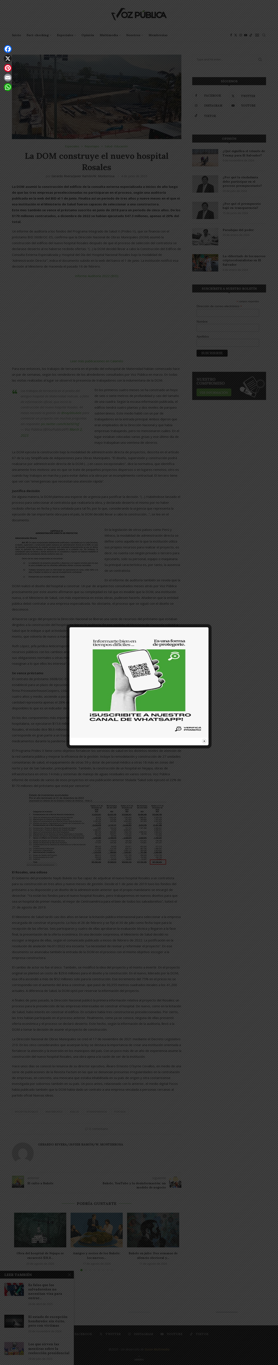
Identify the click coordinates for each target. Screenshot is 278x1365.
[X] (8, 58)
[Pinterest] (8, 68)
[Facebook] (8, 49)
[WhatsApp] (8, 87)
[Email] (8, 77)
